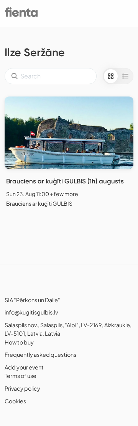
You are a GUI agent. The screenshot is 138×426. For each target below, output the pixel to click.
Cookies (15, 401)
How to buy (19, 342)
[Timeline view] (125, 76)
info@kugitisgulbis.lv (31, 312)
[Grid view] (111, 76)
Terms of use (20, 375)
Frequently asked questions (40, 354)
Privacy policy (22, 388)
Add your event (24, 367)
